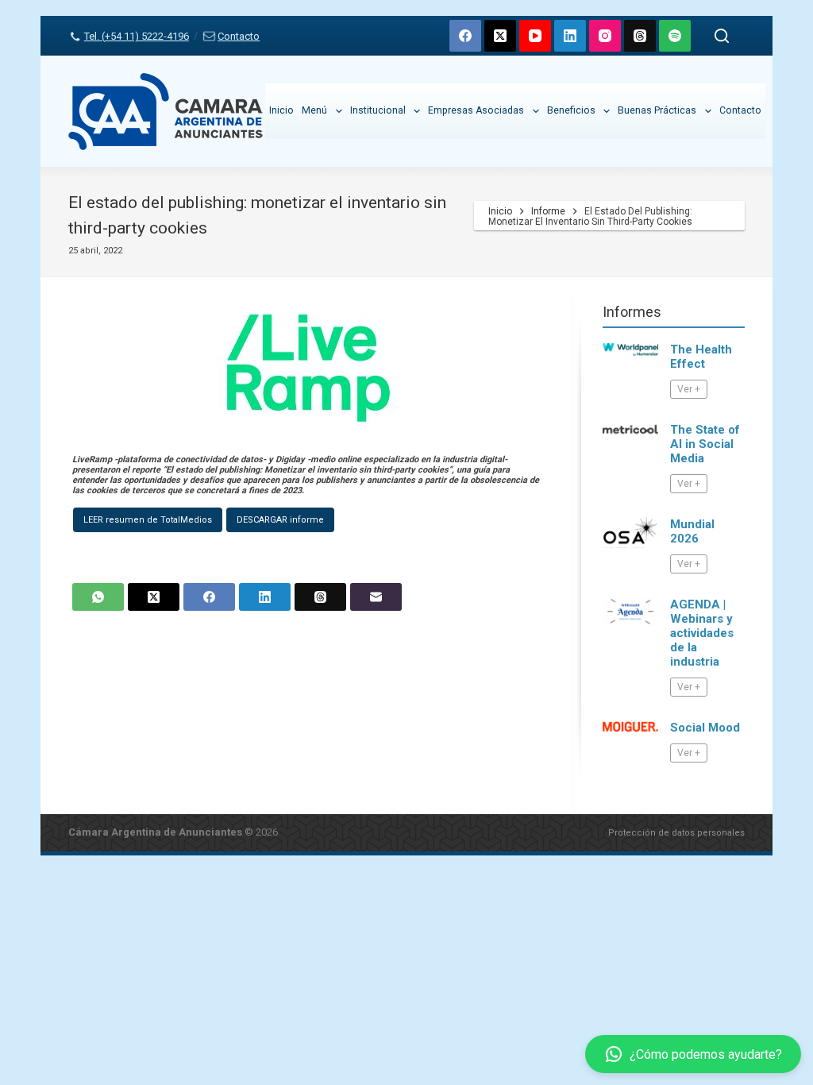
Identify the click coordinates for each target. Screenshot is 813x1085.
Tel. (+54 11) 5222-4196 (136, 36)
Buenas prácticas (657, 110)
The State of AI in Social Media (705, 444)
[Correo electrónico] (376, 597)
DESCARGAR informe (280, 520)
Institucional (378, 110)
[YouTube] (535, 36)
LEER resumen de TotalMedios (147, 520)
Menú (314, 110)
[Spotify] (675, 36)
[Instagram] (605, 36)
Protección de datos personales (676, 833)
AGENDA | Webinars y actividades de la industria (702, 633)
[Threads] (640, 36)
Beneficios (571, 110)
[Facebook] (465, 36)
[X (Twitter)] (500, 36)
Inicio (281, 110)
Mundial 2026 (692, 531)
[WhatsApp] (98, 597)
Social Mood (705, 727)
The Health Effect (701, 356)
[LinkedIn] (570, 36)
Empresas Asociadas (476, 110)
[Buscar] (722, 36)
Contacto (239, 36)
